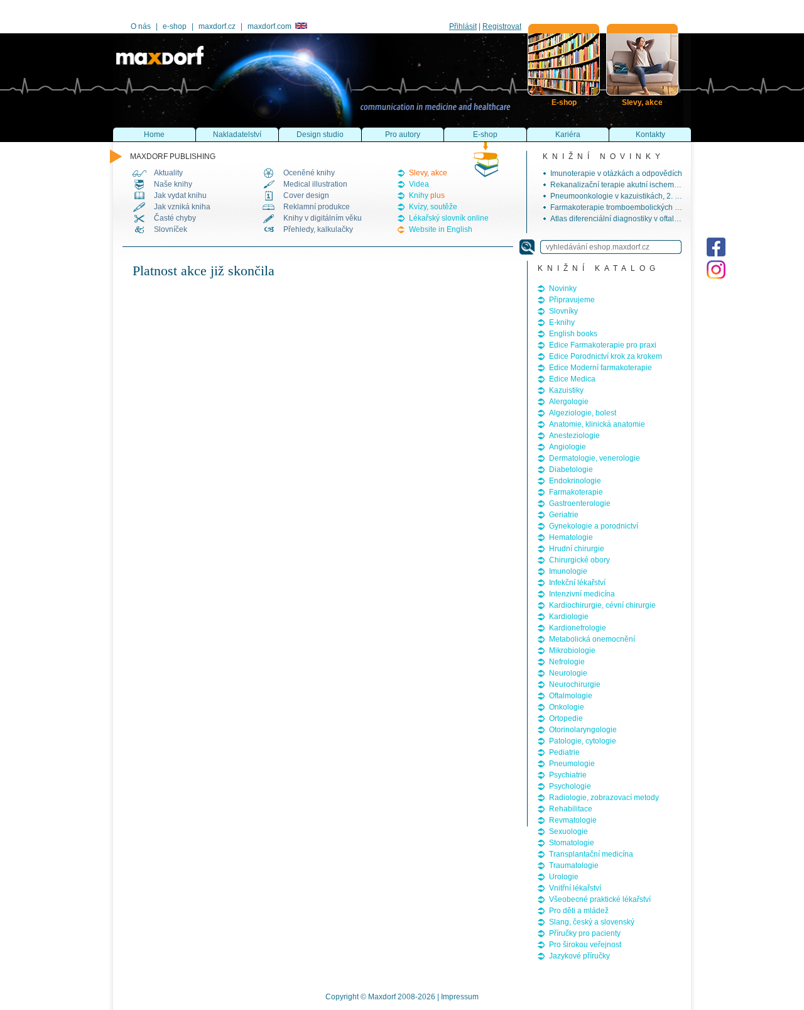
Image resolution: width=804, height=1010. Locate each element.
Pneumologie (572, 763)
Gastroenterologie (580, 503)
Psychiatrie (568, 775)
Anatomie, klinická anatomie (597, 424)
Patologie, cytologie (582, 741)
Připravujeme (572, 299)
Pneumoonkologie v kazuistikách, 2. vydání (623, 196)
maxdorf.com (269, 26)
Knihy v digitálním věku (322, 218)
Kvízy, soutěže (433, 206)
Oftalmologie (570, 695)
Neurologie (568, 673)
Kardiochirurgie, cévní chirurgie (602, 605)
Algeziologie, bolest (582, 413)
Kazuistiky (566, 390)
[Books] (564, 59)
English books (573, 333)
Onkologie (566, 707)
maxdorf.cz (217, 26)
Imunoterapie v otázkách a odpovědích (616, 173)
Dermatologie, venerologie (594, 458)
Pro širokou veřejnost (585, 944)
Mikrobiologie (572, 650)
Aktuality (168, 172)
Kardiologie (569, 616)
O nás (141, 26)
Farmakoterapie (576, 492)
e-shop (175, 26)
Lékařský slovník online (449, 218)
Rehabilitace (570, 808)
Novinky (563, 288)
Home (154, 134)
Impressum (460, 996)
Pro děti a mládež (579, 910)
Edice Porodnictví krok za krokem (605, 356)
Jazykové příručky (579, 956)
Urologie (564, 876)
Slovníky (563, 311)
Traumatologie (574, 865)
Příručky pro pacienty (585, 933)
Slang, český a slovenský (591, 922)
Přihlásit (463, 26)
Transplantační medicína (591, 854)
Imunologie (568, 571)
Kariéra (567, 134)
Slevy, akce (428, 172)
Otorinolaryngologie (583, 729)
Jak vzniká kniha (182, 206)
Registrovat (501, 26)
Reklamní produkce (316, 206)
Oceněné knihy (309, 172)
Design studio (320, 134)
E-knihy (562, 322)
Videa (419, 184)
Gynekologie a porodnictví (593, 526)
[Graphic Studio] (642, 59)
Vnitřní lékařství (575, 888)
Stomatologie (571, 842)
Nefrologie (567, 661)
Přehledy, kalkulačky (318, 229)
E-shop (485, 134)
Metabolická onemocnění (592, 639)
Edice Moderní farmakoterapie (600, 367)
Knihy (427, 195)
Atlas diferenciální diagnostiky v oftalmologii (624, 218)
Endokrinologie (575, 480)
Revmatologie (573, 820)
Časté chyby (175, 218)
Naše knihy (173, 184)
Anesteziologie (574, 435)
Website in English (440, 229)
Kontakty (650, 134)
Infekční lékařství (577, 582)
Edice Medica (572, 379)
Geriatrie (564, 514)
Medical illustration (315, 184)
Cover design (306, 195)
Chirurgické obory (579, 560)
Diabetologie (571, 469)
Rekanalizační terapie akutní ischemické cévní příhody (643, 184)
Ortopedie (566, 718)
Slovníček (170, 229)
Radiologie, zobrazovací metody (604, 797)
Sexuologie (568, 831)
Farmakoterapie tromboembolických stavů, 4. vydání (638, 207)
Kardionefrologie (577, 627)
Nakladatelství (237, 134)
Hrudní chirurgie (576, 548)
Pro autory (402, 134)
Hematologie (571, 537)
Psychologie (570, 786)
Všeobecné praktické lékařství (600, 899)
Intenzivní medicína (582, 594)
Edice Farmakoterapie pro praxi (602, 345)
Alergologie (569, 401)
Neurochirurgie (574, 684)
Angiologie (567, 446)
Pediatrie (564, 752)
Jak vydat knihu (180, 195)
